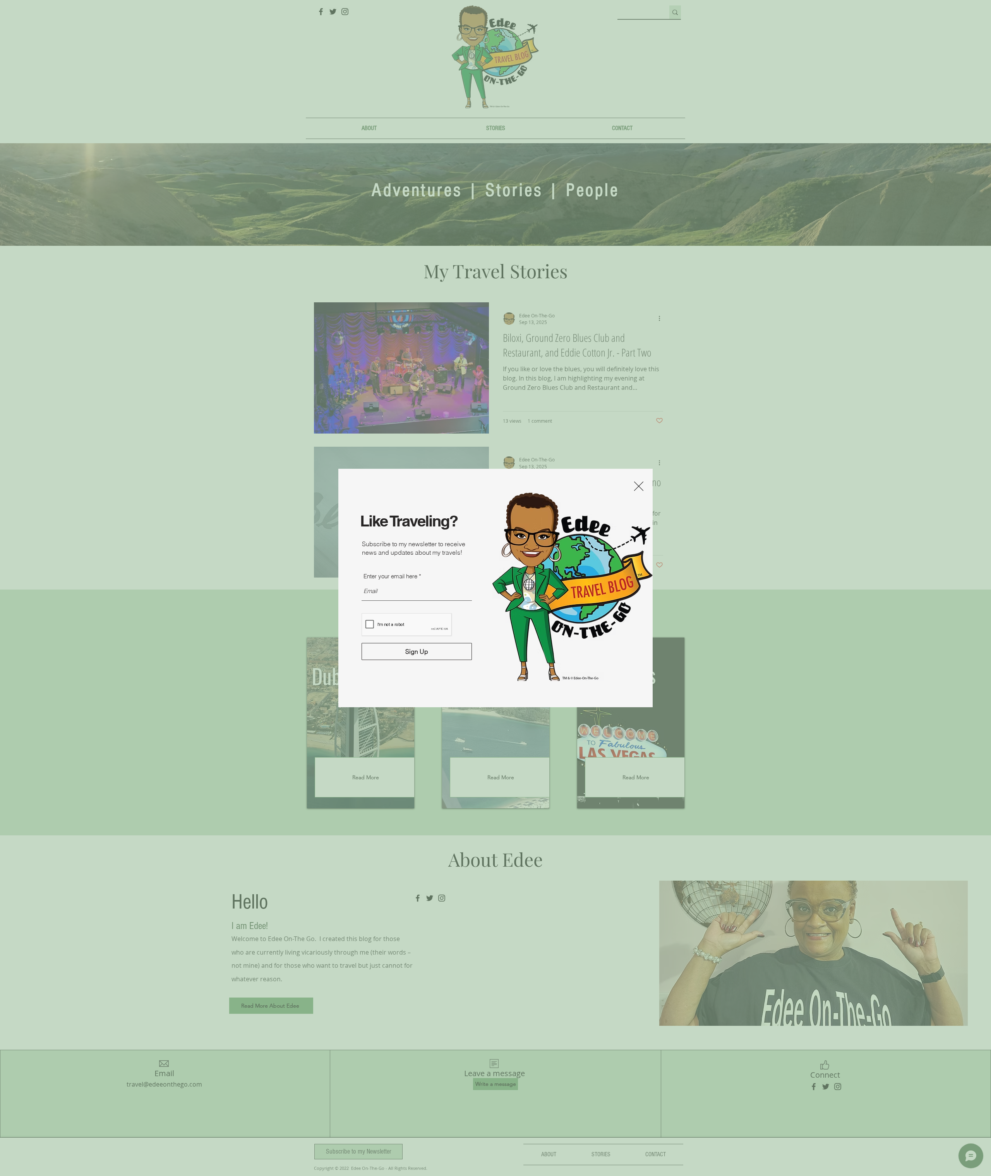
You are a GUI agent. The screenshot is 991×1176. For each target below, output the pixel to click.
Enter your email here (390, 576)
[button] (638, 486)
